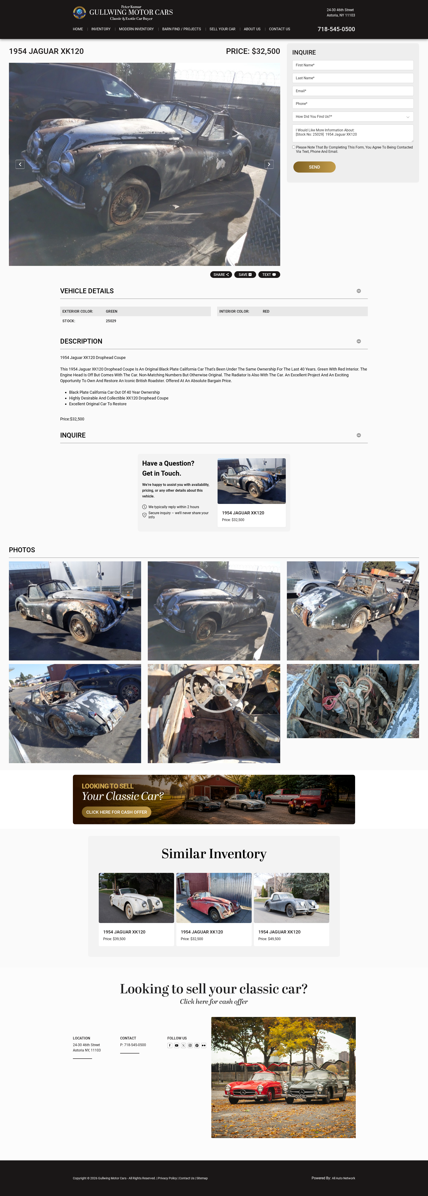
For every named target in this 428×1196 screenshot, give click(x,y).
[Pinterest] (196, 1045)
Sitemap (202, 1178)
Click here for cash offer (116, 812)
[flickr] (203, 1045)
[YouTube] (176, 1045)
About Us (252, 29)
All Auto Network (343, 1178)
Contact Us (279, 29)
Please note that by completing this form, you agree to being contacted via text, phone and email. (354, 149)
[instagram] (190, 1045)
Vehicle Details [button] (87, 291)
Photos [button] (22, 550)
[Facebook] (169, 1045)
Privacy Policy (167, 1178)
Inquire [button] (73, 435)
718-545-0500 (336, 29)
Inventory (101, 29)
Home (78, 29)
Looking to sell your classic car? (214, 993)
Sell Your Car (222, 29)
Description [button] (81, 341)
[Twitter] (183, 1045)
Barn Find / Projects (181, 29)
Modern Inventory (136, 29)
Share (219, 275)
